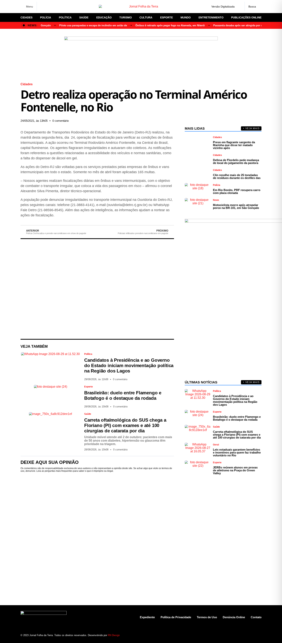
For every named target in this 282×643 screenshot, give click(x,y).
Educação (104, 17)
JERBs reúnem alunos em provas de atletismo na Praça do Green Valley (235, 470)
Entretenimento (211, 17)
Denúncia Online (234, 617)
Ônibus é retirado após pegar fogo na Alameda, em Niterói (164, 25)
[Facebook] (42, 6)
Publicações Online (246, 17)
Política (65, 17)
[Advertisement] (97, 289)
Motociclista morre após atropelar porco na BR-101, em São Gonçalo (236, 206)
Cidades (26, 17)
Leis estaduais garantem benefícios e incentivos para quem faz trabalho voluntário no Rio (237, 452)
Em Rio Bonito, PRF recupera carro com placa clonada (236, 191)
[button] (133, 120)
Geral (216, 445)
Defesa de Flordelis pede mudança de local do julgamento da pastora (236, 161)
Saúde (83, 17)
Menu (29, 6)
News (216, 200)
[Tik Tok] (69, 6)
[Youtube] (245, 635)
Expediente (147, 617)
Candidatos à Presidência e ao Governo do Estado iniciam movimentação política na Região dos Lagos (128, 365)
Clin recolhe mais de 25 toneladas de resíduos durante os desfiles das (237, 176)
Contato (256, 617)
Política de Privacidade (176, 617)
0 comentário (60, 120)
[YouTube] (62, 6)
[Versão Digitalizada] (239, 6)
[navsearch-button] (253, 6)
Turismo (125, 17)
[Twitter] (55, 6)
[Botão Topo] (258, 635)
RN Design (114, 635)
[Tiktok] (252, 635)
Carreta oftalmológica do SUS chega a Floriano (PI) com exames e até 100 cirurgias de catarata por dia (125, 425)
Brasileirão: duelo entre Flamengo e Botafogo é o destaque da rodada (122, 395)
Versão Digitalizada (223, 6)
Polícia (45, 17)
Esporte (166, 17)
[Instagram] (48, 6)
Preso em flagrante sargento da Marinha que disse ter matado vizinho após (234, 145)
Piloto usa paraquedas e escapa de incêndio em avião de (87, 25)
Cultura (145, 17)
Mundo (186, 17)
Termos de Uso (207, 617)
